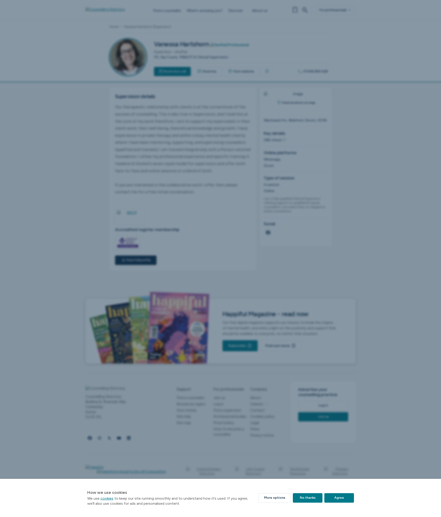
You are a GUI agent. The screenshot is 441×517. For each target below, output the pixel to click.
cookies (106, 498)
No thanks (308, 498)
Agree (339, 498)
